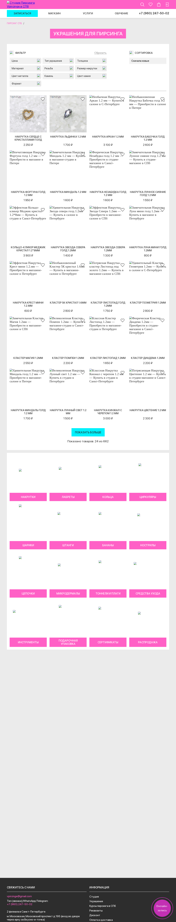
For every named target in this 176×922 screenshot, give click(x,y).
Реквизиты (96, 910)
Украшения (96, 901)
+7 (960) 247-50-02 (154, 13)
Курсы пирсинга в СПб (102, 906)
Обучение (121, 13)
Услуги (88, 13)
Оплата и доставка (101, 919)
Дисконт (94, 915)
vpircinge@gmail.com (19, 896)
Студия (94, 896)
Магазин (54, 13)
